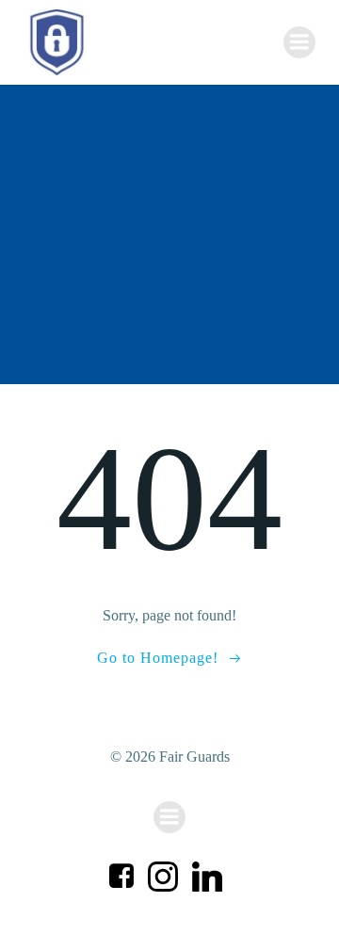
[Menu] (299, 42)
